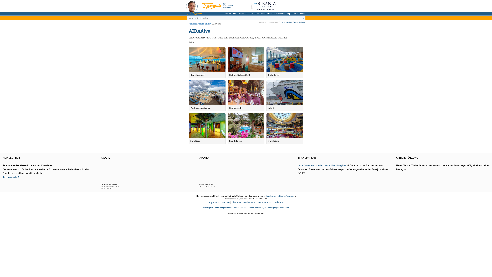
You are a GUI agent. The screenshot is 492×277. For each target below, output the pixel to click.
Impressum (214, 202)
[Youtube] (298, 5)
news (302, 13)
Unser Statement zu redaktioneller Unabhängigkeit (322, 165)
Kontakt (226, 202)
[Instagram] (294, 5)
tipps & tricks (266, 13)
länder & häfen (253, 13)
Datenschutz (264, 202)
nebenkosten (279, 13)
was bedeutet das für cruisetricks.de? (293, 22)
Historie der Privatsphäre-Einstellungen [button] (250, 207)
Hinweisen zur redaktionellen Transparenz (280, 196)
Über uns (236, 202)
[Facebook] (302, 5)
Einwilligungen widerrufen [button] (278, 207)
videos (241, 13)
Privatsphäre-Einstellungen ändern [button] (217, 207)
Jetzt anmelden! (11, 177)
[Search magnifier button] (303, 18)
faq (288, 13)
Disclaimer (278, 202)
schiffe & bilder (230, 13)
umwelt (295, 13)
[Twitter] (290, 5)
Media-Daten (249, 202)
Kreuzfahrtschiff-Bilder (200, 23)
